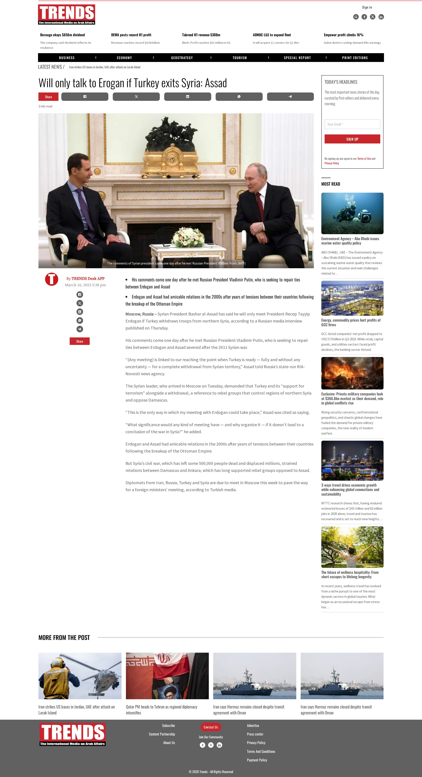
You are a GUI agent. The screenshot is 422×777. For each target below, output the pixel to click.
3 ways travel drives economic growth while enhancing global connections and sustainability (350, 489)
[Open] (355, 16)
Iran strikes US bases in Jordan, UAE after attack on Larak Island (100, 67)
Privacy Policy (332, 163)
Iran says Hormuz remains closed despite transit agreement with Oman (248, 709)
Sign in (367, 7)
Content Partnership (162, 734)
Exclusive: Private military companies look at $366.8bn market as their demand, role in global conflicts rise (352, 398)
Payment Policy (257, 760)
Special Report (297, 57)
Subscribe (168, 725)
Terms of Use (364, 158)
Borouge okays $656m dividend (62, 34)
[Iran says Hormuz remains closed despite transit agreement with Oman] (254, 676)
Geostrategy (182, 57)
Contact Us (211, 726)
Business (67, 57)
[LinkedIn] (187, 96)
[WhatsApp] (239, 96)
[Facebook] (364, 17)
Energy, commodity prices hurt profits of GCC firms (350, 322)
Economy (124, 57)
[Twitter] (372, 17)
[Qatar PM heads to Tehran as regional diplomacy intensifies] (167, 676)
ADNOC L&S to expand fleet (272, 34)
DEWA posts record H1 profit (131, 34)
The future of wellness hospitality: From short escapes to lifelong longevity (350, 574)
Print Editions (355, 57)
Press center (255, 734)
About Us (169, 742)
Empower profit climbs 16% (344, 34)
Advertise (253, 725)
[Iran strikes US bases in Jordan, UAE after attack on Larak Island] (80, 676)
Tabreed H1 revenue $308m (201, 34)
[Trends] (66, 14)
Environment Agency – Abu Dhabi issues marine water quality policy (350, 241)
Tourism (240, 57)
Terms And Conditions (261, 751)
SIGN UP (352, 139)
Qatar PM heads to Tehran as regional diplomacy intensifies (161, 709)
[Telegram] (290, 96)
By (85, 278)
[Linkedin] (381, 17)
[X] (136, 96)
